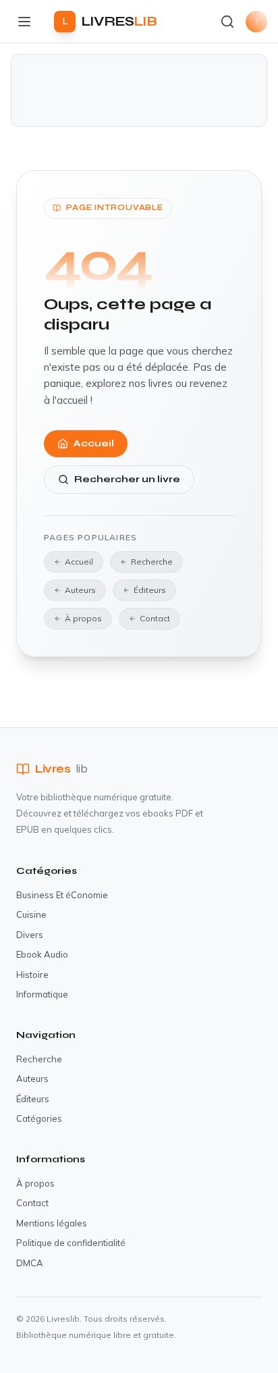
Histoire (32, 974)
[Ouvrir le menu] (24, 21)
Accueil (94, 443)
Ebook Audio (42, 954)
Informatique (42, 994)
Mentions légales (51, 1223)
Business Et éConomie (62, 894)
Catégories (39, 1118)
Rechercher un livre (127, 479)
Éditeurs (150, 590)
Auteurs (80, 590)
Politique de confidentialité (71, 1242)
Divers (29, 934)
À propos (83, 618)
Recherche (152, 561)
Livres (61, 769)
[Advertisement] (139, 90)
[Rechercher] (227, 21)
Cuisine (31, 914)
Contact (155, 618)
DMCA (29, 1263)
